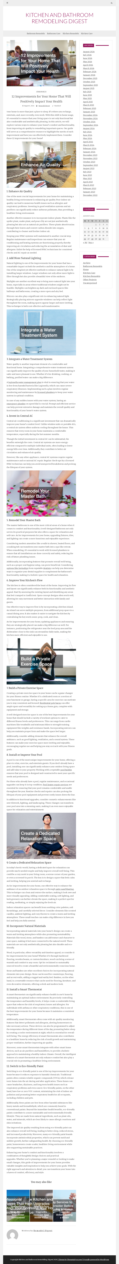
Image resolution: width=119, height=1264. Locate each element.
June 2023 (87, 175)
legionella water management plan (24, 382)
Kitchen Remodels (71, 33)
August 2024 (89, 128)
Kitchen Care (87, 33)
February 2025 (89, 108)
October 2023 (89, 162)
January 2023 (89, 192)
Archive (86, 263)
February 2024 (89, 148)
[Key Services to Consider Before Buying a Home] (64, 1206)
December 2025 (90, 78)
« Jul (85, 242)
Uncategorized (90, 283)
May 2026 (87, 62)
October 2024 (89, 122)
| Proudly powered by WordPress (95, 1260)
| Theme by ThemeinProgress (70, 1260)
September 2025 (90, 85)
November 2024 (90, 118)
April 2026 (88, 65)
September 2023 (90, 165)
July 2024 (87, 132)
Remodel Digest (44, 106)
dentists (47, 568)
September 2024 (90, 125)
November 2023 (90, 158)
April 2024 (88, 142)
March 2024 (88, 145)
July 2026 (87, 55)
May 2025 (87, 98)
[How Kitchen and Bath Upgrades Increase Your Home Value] (41, 1206)
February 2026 (89, 71)
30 (100, 239)
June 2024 (87, 135)
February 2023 (89, 188)
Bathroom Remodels (36, 33)
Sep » (91, 242)
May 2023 (87, 178)
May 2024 (87, 138)
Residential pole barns (50, 703)
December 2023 (90, 155)
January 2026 (89, 75)
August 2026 (89, 52)
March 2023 (88, 185)
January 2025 (89, 112)
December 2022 (90, 195)
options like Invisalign (17, 568)
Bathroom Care (53, 33)
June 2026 (87, 58)
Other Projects (41, 91)
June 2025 (87, 95)
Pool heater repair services (55, 785)
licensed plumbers (46, 392)
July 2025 (87, 92)
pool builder (66, 770)
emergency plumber (16, 404)
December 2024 (90, 115)
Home (86, 269)
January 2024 (89, 152)
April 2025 (88, 102)
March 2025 (88, 105)
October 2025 (89, 82)
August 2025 (88, 88)
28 (92, 239)
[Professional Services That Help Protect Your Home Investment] (18, 1206)
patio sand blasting (65, 889)
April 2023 (88, 182)
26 (85, 239)
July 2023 (87, 172)
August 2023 (88, 168)
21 (92, 235)
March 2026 (88, 68)
